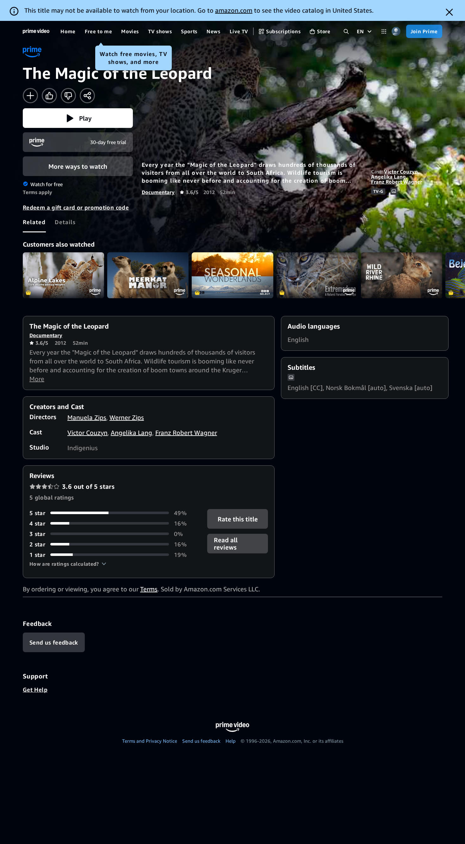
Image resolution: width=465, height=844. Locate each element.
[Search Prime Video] (346, 31)
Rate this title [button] (237, 518)
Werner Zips (126, 417)
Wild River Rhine (401, 275)
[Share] (87, 95)
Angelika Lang (388, 176)
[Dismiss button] (449, 12)
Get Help (35, 689)
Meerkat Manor (148, 275)
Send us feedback (201, 741)
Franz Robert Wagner (396, 182)
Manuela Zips (86, 417)
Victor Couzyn (401, 171)
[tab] (34, 221)
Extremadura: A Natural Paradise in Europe (317, 275)
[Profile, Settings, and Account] (396, 31)
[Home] (36, 31)
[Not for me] (68, 95)
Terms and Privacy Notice (149, 741)
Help (231, 741)
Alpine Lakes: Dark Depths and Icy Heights (63, 275)
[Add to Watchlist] (30, 95)
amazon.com (233, 10)
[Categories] (384, 31)
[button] (78, 118)
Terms (149, 589)
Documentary (158, 192)
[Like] (49, 95)
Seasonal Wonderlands (232, 275)
